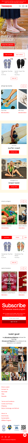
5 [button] (17, 47)
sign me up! (14, 321)
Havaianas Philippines (10, 439)
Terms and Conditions (7, 401)
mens (17, 237)
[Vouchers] (25, 435)
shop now (14, 152)
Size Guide (4, 391)
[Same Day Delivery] (25, 431)
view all (14, 78)
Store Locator (5, 387)
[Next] (25, 86)
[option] (14, 29)
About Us (4, 413)
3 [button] (13, 47)
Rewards (3, 396)
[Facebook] (2, 436)
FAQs (2, 394)
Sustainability (5, 418)
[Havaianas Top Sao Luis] (7, 64)
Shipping (4, 406)
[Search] (20, 6)
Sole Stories (4, 415)
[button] (4, 67)
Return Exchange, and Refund (10, 408)
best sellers (19, 54)
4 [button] (15, 47)
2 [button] (11, 47)
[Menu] (26, 6)
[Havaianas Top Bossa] (21, 246)
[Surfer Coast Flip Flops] (21, 64)
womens (6, 237)
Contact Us (4, 389)
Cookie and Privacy (6, 403)
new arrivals (8, 54)
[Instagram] (5, 436)
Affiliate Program (6, 420)
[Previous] (22, 86)
